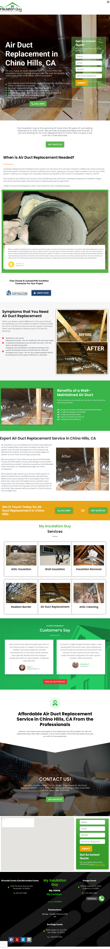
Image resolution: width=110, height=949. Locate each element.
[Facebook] (11, 939)
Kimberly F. (85, 664)
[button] (108, 2)
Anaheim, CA (84, 666)
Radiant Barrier (21, 607)
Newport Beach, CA (33, 669)
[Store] (29, 939)
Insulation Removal (89, 569)
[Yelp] (17, 939)
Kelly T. (30, 667)
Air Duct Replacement (55, 607)
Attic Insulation (21, 569)
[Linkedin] (23, 939)
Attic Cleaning (88, 607)
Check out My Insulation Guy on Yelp (90, 938)
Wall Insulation (55, 569)
